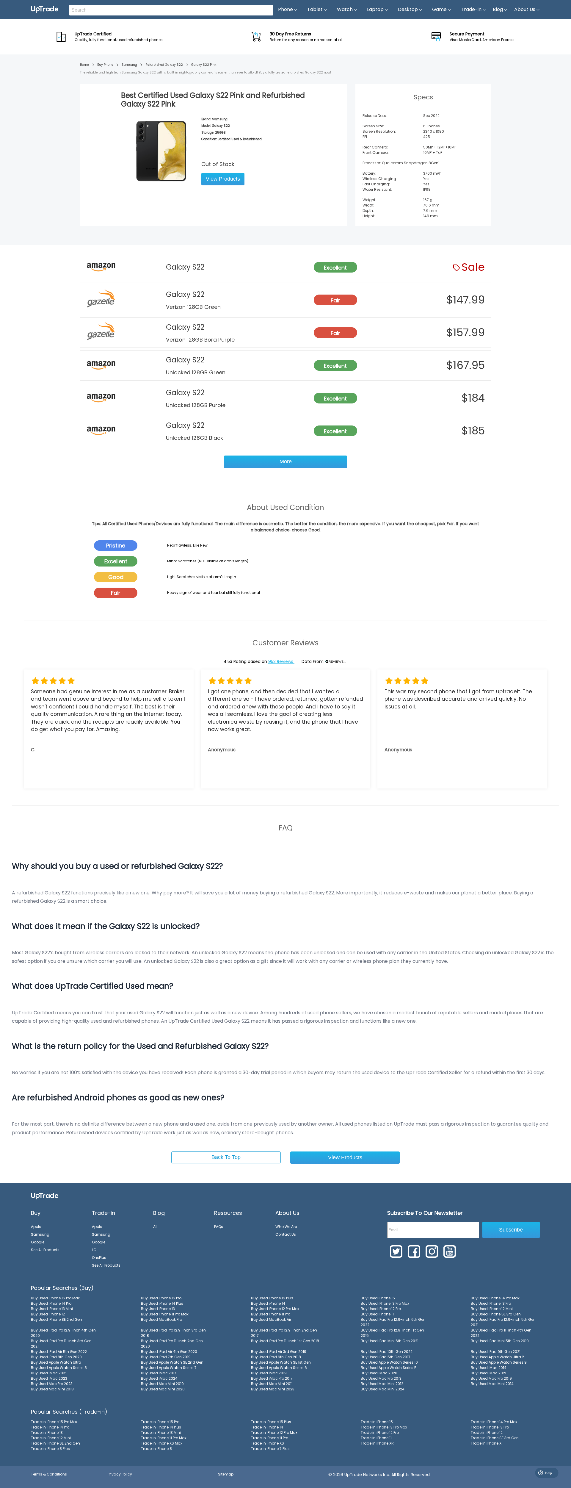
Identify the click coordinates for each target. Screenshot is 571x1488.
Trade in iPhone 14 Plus (161, 1427)
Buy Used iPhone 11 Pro (270, 1314)
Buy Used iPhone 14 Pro (51, 1303)
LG (94, 1249)
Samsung (129, 64)
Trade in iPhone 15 (377, 1421)
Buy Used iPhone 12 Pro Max (275, 1308)
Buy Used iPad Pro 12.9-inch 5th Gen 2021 (503, 1322)
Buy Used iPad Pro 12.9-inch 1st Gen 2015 (392, 1333)
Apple (36, 1226)
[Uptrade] (44, 9)
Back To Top (226, 1157)
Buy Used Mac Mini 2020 (163, 1389)
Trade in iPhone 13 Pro (490, 1427)
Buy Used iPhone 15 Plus (272, 1298)
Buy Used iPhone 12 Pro (381, 1308)
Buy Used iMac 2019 (269, 1373)
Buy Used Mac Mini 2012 (382, 1383)
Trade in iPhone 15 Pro (160, 1421)
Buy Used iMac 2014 (488, 1367)
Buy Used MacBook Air (271, 1319)
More (286, 461)
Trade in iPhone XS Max (161, 1443)
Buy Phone (105, 64)
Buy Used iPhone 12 (48, 1314)
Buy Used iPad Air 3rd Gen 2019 (278, 1351)
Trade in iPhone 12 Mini (51, 1437)
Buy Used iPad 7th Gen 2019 (166, 1356)
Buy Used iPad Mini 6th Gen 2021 (389, 1340)
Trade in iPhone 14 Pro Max (494, 1421)
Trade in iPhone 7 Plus (270, 1448)
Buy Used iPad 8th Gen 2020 (56, 1356)
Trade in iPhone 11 (376, 1437)
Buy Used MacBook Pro (161, 1319)
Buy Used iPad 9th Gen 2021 (495, 1351)
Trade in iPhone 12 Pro (380, 1432)
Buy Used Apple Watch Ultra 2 (497, 1356)
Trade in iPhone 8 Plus (50, 1448)
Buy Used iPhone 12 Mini (492, 1308)
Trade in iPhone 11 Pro (269, 1437)
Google (37, 1242)
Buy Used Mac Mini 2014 (492, 1383)
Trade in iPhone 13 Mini (161, 1432)
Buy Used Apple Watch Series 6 (279, 1367)
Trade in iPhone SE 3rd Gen (495, 1437)
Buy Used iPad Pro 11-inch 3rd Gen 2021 (61, 1343)
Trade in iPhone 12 (487, 1432)
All (155, 1226)
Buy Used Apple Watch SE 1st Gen (281, 1362)
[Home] (44, 1195)
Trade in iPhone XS (267, 1443)
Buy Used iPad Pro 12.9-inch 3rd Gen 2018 (173, 1333)
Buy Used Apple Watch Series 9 (499, 1362)
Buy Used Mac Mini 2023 (272, 1389)
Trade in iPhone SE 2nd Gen (55, 1443)
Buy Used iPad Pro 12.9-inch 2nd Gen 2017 (284, 1333)
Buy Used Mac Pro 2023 (52, 1383)
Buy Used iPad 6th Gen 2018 (276, 1356)
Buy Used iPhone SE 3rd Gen (496, 1314)
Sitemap (225, 1474)
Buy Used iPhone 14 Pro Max (495, 1298)
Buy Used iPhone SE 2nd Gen (56, 1319)
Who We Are (286, 1226)
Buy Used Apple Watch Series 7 (169, 1367)
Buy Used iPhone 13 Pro (491, 1303)
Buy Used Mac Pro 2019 (491, 1378)
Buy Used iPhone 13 (158, 1308)
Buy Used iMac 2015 (49, 1373)
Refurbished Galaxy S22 (164, 64)
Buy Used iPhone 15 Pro (161, 1298)
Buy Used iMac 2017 (158, 1373)
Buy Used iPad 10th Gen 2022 (386, 1351)
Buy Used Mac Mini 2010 (162, 1383)
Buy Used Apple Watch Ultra (56, 1362)
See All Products (45, 1249)
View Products (223, 179)
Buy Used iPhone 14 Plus (162, 1303)
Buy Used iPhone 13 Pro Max (385, 1303)
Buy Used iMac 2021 (488, 1373)
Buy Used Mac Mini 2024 (382, 1389)
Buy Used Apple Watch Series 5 (389, 1367)
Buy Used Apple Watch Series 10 (389, 1362)
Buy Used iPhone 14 (268, 1303)
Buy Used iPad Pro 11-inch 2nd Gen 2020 (172, 1343)
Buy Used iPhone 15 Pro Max (55, 1298)
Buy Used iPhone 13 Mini (52, 1308)
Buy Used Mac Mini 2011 (272, 1383)
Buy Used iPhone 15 (378, 1298)
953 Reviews (281, 661)
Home (84, 64)
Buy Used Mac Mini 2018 (52, 1389)
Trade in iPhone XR (377, 1443)
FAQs (218, 1226)
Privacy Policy (120, 1474)
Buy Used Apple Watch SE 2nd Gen (172, 1362)
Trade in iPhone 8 (156, 1448)
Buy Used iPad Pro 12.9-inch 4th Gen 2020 (63, 1333)
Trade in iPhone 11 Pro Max (163, 1437)
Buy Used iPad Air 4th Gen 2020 (169, 1351)
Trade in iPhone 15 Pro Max (54, 1421)
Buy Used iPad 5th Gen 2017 (385, 1356)
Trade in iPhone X (486, 1443)
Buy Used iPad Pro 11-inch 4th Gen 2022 (501, 1333)
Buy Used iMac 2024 (159, 1378)
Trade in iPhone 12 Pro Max (274, 1432)
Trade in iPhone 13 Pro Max (384, 1427)
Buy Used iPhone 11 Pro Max (165, 1314)
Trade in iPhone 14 (267, 1427)
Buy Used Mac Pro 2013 (381, 1378)
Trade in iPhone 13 (47, 1432)
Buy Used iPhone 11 (377, 1314)
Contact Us (285, 1234)
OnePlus (99, 1257)
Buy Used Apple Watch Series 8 (59, 1367)
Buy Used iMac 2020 (379, 1373)
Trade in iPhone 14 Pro (50, 1427)
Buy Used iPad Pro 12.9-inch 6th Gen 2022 (393, 1322)
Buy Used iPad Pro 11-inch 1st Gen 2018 (285, 1340)
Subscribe (511, 1230)
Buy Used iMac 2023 (49, 1378)
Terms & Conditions (49, 1474)
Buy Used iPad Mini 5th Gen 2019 (500, 1340)
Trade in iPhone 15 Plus (271, 1421)
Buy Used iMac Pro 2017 (272, 1378)
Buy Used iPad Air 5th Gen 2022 (59, 1351)
